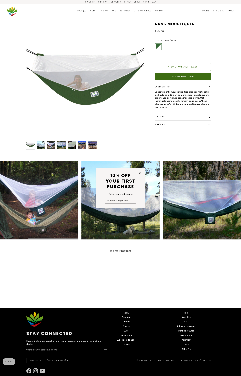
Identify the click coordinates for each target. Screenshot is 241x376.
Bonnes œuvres (186, 330)
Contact (126, 344)
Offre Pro (186, 349)
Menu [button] (126, 313)
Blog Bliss (186, 317)
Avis (126, 330)
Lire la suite (161, 107)
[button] (81, 11)
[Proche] (141, 173)
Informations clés (186, 326)
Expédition (126, 335)
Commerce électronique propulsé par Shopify (189, 360)
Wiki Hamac (186, 335)
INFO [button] (186, 313)
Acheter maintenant (183, 76)
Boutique (126, 317)
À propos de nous (126, 339)
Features (160, 116)
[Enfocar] (85, 80)
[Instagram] (34, 367)
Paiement (186, 339)
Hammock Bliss (147, 360)
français (33, 360)
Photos (126, 326)
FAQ (186, 321)
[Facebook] (27, 367)
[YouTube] (41, 367)
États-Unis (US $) (56, 360)
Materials (160, 124)
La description (163, 86)
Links (186, 344)
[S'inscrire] (133, 200)
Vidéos (126, 321)
